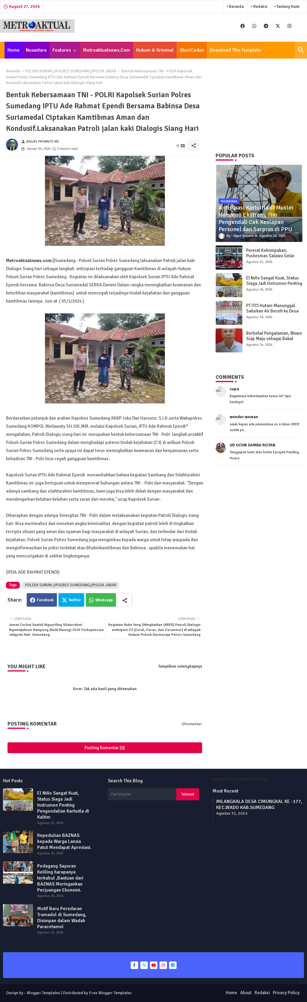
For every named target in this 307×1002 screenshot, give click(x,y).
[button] (301, 50)
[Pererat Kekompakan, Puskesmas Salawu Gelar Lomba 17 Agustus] (229, 258)
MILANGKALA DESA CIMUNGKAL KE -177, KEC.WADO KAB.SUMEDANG (259, 804)
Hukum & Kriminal (155, 50)
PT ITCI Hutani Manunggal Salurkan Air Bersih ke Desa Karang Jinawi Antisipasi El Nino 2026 (272, 313)
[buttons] (242, 26)
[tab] (13, 50)
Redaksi (259, 6)
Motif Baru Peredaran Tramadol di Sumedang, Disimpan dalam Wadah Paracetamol (61, 918)
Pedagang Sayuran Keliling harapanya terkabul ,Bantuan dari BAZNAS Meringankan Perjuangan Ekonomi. (60, 878)
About (246, 992)
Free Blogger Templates (110, 992)
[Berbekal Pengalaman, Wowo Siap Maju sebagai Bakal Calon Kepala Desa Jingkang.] (229, 340)
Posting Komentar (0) (105, 747)
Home (13, 50)
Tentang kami (287, 6)
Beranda (236, 6)
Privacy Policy (286, 992)
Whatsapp (104, 600)
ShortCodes (192, 50)
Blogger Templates (43, 992)
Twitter (75, 600)
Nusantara (36, 50)
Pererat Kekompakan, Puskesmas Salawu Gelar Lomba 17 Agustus (270, 256)
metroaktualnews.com (106, 50)
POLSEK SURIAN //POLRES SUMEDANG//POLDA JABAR (70, 71)
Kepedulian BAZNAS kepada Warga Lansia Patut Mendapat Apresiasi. (64, 841)
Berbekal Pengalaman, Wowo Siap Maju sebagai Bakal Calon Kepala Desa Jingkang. (274, 338)
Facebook (45, 600)
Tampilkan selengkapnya (180, 666)
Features (61, 50)
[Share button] (125, 600)
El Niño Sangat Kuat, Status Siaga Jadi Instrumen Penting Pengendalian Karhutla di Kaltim (274, 286)
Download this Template (235, 50)
